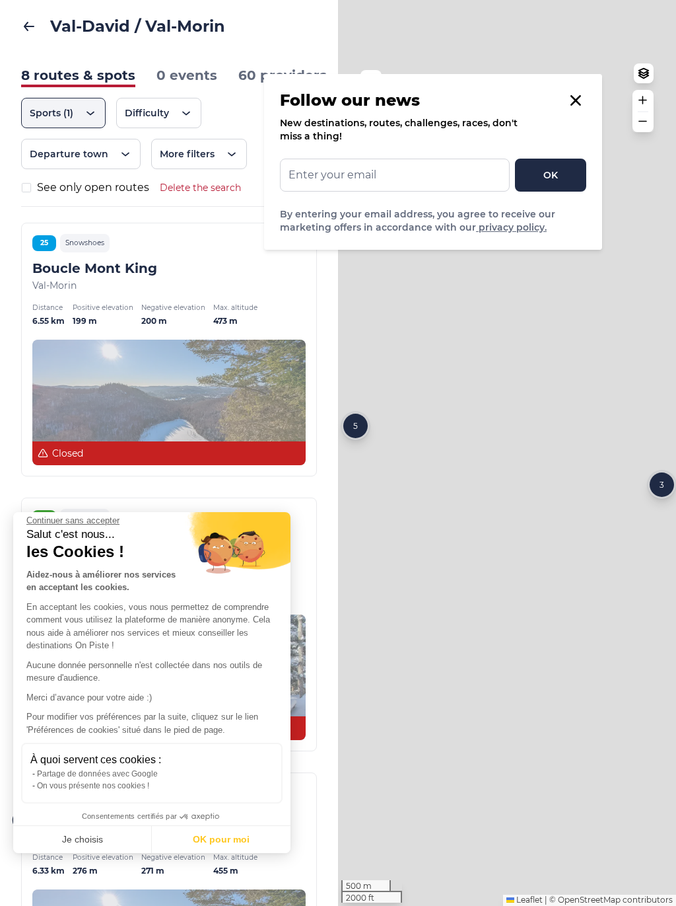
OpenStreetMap (589, 900)
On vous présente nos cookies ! (93, 785)
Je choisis (82, 839)
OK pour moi (221, 839)
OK (550, 175)
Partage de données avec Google (97, 773)
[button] (355, 426)
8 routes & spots (78, 75)
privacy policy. (511, 227)
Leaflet (528, 900)
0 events (186, 75)
